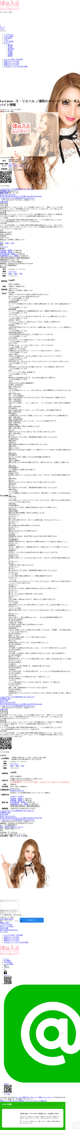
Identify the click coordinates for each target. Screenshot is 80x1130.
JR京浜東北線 (4, 254)
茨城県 (10, 54)
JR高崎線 (3, 252)
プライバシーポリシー (32, 1101)
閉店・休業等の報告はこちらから (11, 827)
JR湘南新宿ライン (6, 256)
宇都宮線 (3, 250)
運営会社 (44, 1101)
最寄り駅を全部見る (8, 258)
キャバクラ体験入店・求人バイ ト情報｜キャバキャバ (34, 1097)
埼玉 (21, 166)
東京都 (10, 45)
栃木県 (10, 50)
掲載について (4, 1101)
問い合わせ (14, 1101)
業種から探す (4, 923)
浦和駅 (10, 250)
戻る (1, 926)
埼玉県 (10, 47)
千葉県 (10, 52)
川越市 (6, 919)
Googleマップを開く (17, 796)
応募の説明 (4, 202)
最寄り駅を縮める (23, 258)
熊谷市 (11, 919)
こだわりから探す (6, 924)
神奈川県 (11, 49)
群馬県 (10, 56)
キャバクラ (4, 247)
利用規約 (21, 1101)
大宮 (1, 919)
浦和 (10, 166)
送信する (32, 920)
